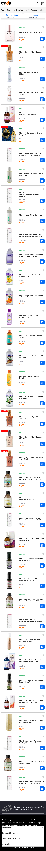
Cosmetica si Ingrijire (15, 10)
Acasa (3, 10)
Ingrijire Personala (31, 10)
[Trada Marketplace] (14, 3)
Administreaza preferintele (23, 847)
